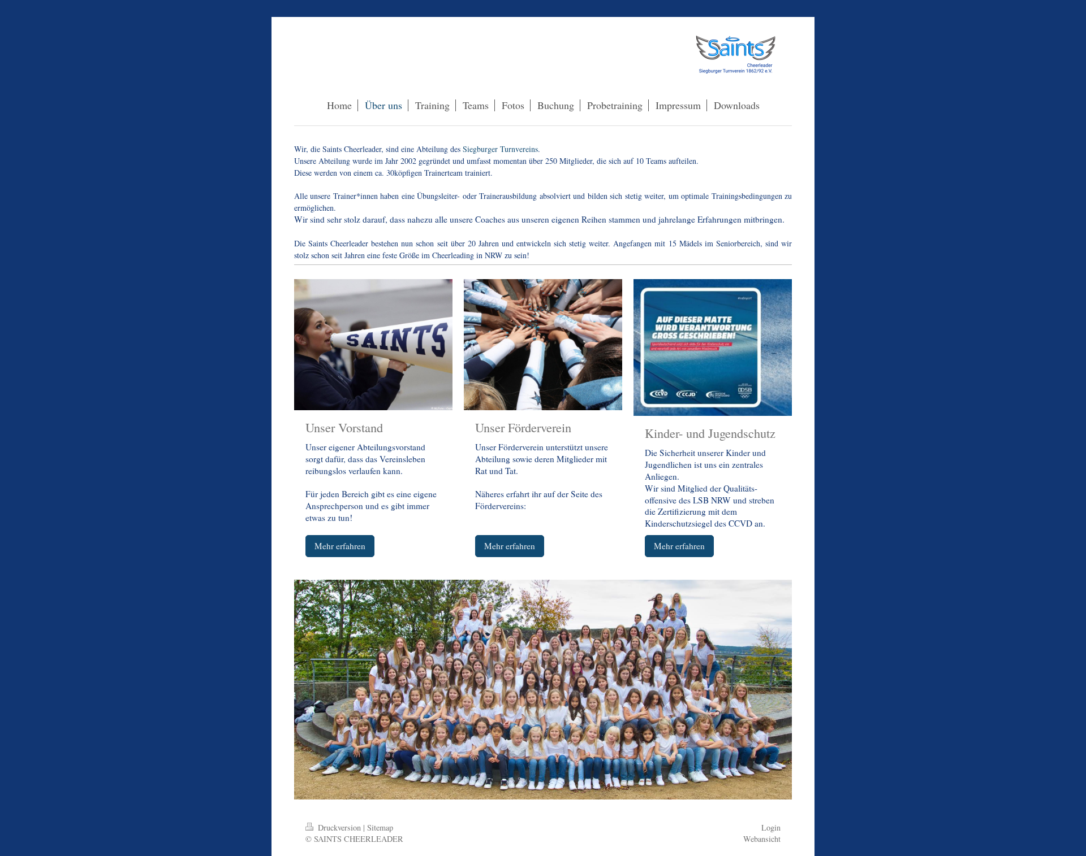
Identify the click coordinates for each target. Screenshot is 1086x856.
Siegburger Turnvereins (500, 149)
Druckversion (339, 827)
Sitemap (380, 827)
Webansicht (762, 838)
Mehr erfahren (339, 545)
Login (771, 827)
